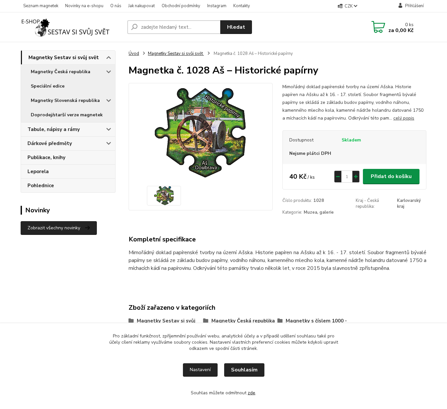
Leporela (38, 171)
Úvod (134, 54)
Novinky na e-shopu (84, 6)
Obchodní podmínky (181, 6)
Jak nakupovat (141, 6)
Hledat (236, 27)
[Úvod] (71, 27)
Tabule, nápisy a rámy (53, 129)
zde (251, 393)
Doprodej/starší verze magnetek (67, 115)
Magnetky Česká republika (60, 72)
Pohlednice (40, 185)
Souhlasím (244, 369)
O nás (115, 6)
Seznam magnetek (40, 6)
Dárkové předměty (49, 143)
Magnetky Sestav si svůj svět (63, 57)
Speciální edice (47, 86)
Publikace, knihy (46, 157)
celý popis (403, 118)
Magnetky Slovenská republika (65, 100)
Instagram (216, 6)
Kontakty (241, 6)
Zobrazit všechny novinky (53, 228)
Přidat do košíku (391, 176)
